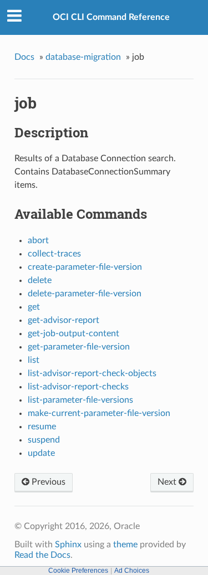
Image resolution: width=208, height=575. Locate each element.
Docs (24, 57)
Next (168, 482)
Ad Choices (131, 570)
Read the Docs (42, 555)
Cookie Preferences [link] (78, 570)
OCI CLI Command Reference (111, 17)
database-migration (83, 57)
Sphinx (68, 544)
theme (125, 544)
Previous (47, 482)
